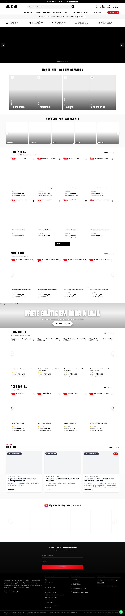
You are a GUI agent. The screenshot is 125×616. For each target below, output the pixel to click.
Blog (46, 580)
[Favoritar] (33, 159)
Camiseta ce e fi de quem (71, 188)
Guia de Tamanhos (50, 587)
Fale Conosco (48, 585)
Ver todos (108, 152)
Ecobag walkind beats (18, 423)
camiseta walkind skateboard (98, 188)
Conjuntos (57, 12)
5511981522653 (77, 584)
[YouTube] (13, 591)
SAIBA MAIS (73, 1)
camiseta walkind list (70, 229)
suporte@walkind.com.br (79, 588)
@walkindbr (76, 505)
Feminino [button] (66, 12)
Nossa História (48, 590)
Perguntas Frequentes (51, 592)
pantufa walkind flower (70, 423)
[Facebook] (5, 591)
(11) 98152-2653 (77, 581)
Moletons (87, 12)
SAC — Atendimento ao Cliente (53, 605)
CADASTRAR (62, 567)
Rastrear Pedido (49, 602)
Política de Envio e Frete (51, 597)
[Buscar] (73, 6)
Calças (38, 12)
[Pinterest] (17, 591)
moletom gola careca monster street (73, 289)
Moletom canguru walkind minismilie (21, 289)
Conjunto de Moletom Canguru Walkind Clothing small (48, 369)
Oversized (97, 12)
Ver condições (72, 16)
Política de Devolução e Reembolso (54, 595)
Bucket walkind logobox (44, 423)
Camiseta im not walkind (18, 229)
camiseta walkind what (44, 229)
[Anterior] (6, 1)
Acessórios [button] (28, 12)
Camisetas (47, 12)
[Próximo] (118, 133)
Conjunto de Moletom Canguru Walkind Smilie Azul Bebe (100, 369)
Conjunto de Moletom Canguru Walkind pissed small (74, 369)
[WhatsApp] (121, 612)
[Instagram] (9, 591)
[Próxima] (119, 1)
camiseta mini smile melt (18, 188)
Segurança (48, 607)
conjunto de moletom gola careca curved (23, 368)
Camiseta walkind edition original (99, 229)
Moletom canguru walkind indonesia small (47, 290)
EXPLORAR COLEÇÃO (62, 323)
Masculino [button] (77, 12)
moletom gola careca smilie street (99, 289)
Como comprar (49, 582)
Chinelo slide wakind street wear (98, 423)
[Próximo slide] (122, 45)
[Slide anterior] (3, 45)
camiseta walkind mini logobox (46, 188)
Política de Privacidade (51, 600)
